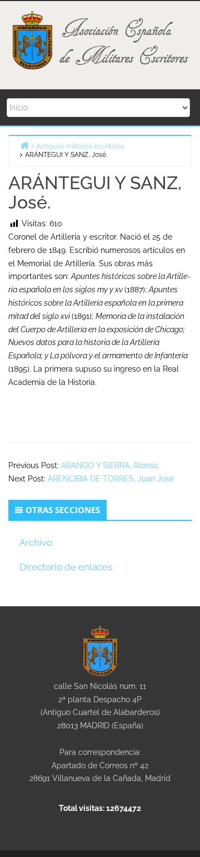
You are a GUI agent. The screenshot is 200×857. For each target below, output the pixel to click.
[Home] (24, 145)
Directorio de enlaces (65, 566)
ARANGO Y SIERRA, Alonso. (110, 465)
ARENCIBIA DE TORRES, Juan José (111, 478)
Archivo (35, 542)
